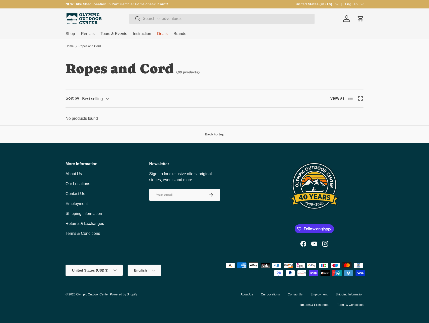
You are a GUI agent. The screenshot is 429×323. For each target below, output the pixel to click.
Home (70, 46)
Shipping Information (84, 213)
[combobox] (222, 18)
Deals (162, 34)
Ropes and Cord (89, 46)
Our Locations (78, 184)
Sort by (72, 98)
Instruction (142, 34)
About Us (74, 174)
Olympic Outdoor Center (92, 294)
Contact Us (75, 194)
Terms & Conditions (83, 233)
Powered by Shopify (123, 294)
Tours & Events (114, 34)
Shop (70, 34)
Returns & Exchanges (85, 223)
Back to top (214, 134)
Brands (180, 34)
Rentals (88, 34)
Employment (77, 204)
